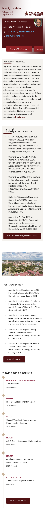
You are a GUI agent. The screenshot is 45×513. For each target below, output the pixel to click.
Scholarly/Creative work (19, 49)
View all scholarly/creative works (22, 236)
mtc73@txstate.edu (15, 36)
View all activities (18, 501)
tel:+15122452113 (26, 32)
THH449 (10, 32)
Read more (20, 117)
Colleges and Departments (7, 13)
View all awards (14, 359)
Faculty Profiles (11, 8)
